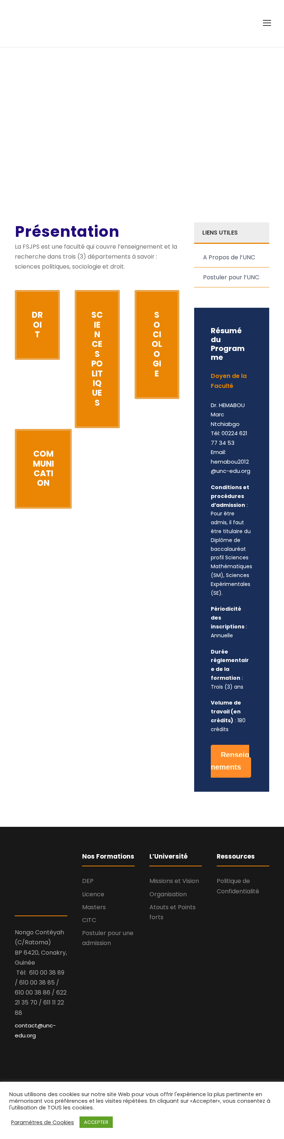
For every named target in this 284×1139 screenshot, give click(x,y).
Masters (94, 907)
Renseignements (230, 761)
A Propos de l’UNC (229, 257)
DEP (88, 881)
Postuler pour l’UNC (231, 277)
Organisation (168, 894)
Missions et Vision (174, 881)
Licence (93, 894)
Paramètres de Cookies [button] (42, 1122)
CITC (89, 920)
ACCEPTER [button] (96, 1122)
